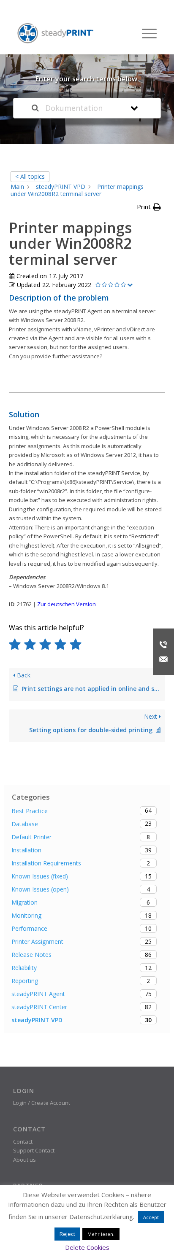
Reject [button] (67, 1234)
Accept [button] (151, 1217)
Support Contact (33, 1150)
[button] (149, 206)
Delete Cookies (87, 1247)
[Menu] (145, 33)
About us (24, 1159)
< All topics (30, 176)
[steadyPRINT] (55, 33)
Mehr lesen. (100, 1234)
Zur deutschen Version (66, 604)
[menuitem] (145, 33)
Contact (23, 1141)
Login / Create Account (41, 1103)
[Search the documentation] (35, 108)
